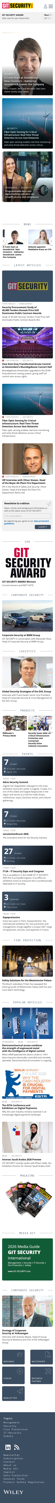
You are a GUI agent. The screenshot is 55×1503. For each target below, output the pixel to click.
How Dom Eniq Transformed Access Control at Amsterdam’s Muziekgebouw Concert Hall (27, 365)
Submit (42, 527)
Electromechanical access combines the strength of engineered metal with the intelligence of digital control (23, 1048)
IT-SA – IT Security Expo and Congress (23, 871)
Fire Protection (16, 1429)
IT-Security (13, 1432)
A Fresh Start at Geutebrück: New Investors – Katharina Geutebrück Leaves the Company (24, 81)
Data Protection (16, 1475)
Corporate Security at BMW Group (21, 635)
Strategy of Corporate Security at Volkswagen (15, 1332)
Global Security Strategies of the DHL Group (26, 691)
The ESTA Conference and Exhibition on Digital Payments (19, 1107)
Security (9, 74)
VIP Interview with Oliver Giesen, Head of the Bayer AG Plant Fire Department (23, 482)
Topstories (8, 304)
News (27, 224)
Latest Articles (27, 265)
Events (27, 754)
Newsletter (12, 1455)
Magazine (27, 1175)
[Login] (45, 6)
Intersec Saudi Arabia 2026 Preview (21, 1159)
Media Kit (11, 1468)
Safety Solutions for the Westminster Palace (26, 980)
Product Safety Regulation (24, 1482)
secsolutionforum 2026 (15, 834)
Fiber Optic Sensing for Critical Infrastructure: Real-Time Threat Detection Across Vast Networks (21, 134)
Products (27, 710)
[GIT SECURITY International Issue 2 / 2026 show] (36, 1200)
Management (26, 304)
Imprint (9, 1472)
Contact (9, 1461)
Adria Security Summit (15, 782)
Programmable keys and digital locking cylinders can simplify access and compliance (21, 194)
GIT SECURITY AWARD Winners (19, 581)
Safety (8, 1436)
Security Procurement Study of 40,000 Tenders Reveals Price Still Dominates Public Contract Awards (21, 310)
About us (10, 1465)
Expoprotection (11, 917)
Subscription (13, 1458)
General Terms (14, 1478)
